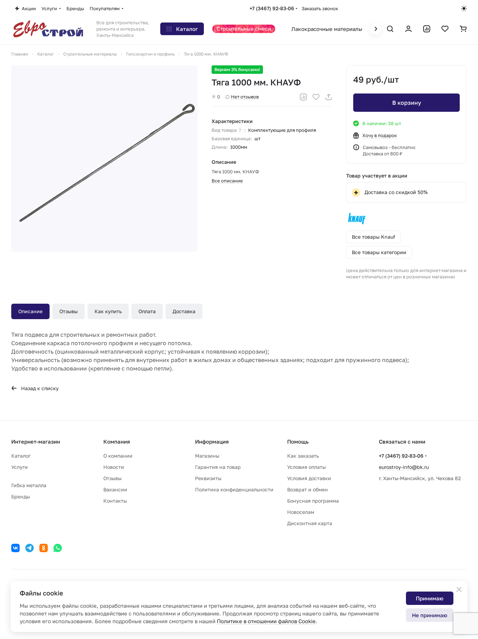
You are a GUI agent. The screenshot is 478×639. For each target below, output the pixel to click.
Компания (116, 441)
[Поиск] (390, 28)
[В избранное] (315, 97)
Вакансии (115, 489)
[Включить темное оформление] (464, 8)
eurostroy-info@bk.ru (404, 467)
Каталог (21, 456)
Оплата (147, 311)
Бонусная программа (313, 501)
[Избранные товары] (444, 28)
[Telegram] (29, 548)
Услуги (19, 467)
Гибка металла (28, 485)
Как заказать (303, 456)
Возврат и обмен (307, 489)
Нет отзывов (245, 96)
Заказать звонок (320, 8)
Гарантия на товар (218, 467)
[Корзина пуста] (463, 28)
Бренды (20, 496)
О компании (118, 456)
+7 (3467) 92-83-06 (272, 8)
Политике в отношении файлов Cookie (266, 621)
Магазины (207, 456)
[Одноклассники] (43, 548)
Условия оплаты (306, 467)
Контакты (115, 501)
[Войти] (408, 28)
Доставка (184, 311)
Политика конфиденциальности (234, 489)
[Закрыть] (459, 589)
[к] (104, 158)
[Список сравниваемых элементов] (426, 28)
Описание (30, 311)
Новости (113, 467)
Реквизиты (208, 478)
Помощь (298, 441)
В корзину (406, 102)
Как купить (108, 311)
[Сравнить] (303, 97)
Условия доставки (309, 478)
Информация (212, 441)
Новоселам (300, 512)
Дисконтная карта (309, 523)
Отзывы (68, 311)
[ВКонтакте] (15, 548)
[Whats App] (57, 548)
